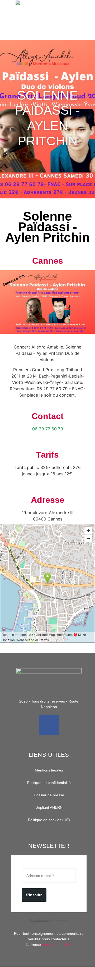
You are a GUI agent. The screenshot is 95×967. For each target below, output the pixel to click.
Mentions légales (49, 770)
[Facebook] (49, 725)
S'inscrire (34, 895)
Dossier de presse (49, 795)
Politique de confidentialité (49, 782)
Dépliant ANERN (49, 807)
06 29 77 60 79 (47, 428)
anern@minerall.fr (57, 944)
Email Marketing (39, 920)
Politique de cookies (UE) (49, 820)
